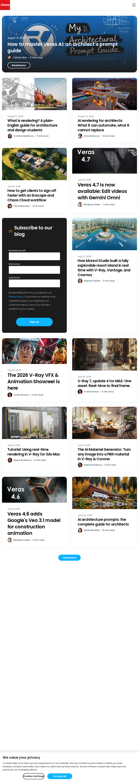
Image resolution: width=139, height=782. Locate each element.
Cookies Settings (33, 776)
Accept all (59, 776)
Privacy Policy (16, 296)
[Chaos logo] (5, 5)
